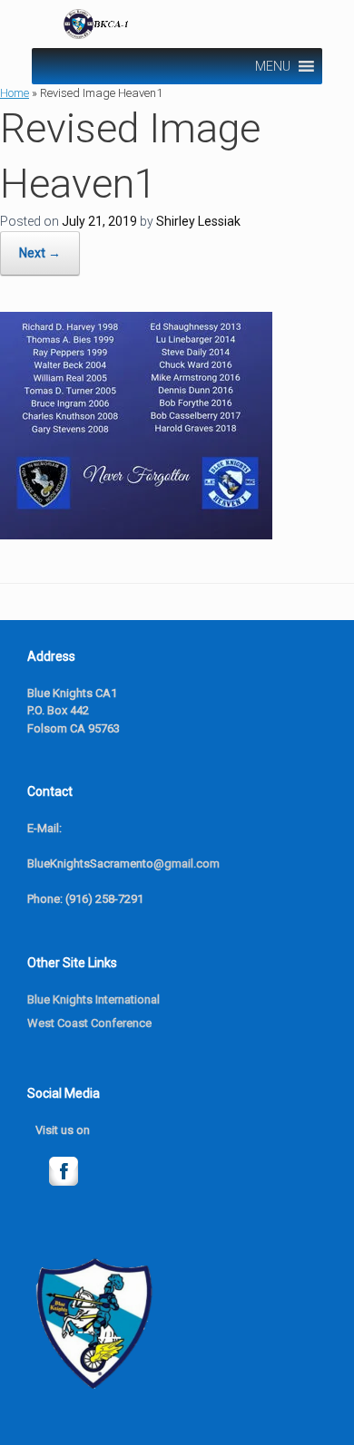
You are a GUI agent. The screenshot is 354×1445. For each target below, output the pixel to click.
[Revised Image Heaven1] (136, 534)
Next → (40, 253)
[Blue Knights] (179, 24)
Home (14, 93)
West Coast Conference (89, 1023)
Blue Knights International (93, 999)
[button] (272, 66)
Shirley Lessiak (198, 221)
